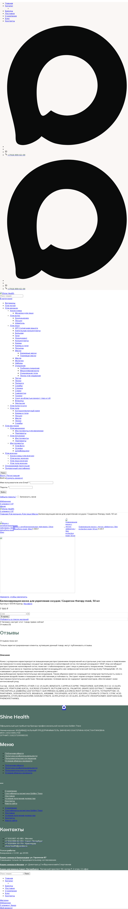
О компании (11, 791)
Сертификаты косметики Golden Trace (23, 793)
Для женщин (11, 308)
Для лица (15, 325)
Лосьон (18, 320)
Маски (18, 350)
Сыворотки (20, 393)
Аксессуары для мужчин (22, 455)
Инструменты (22, 438)
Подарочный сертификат (17, 468)
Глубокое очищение (30, 368)
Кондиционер (22, 318)
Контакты (10, 801)
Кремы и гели (21, 345)
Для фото (19, 445)
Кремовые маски (28, 353)
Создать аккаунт (14, 478)
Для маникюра (17, 428)
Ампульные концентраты (27, 330)
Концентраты (22, 340)
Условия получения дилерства (20, 798)
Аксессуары (16, 310)
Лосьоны (19, 348)
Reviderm (28, 603)
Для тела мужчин (18, 463)
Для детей (10, 305)
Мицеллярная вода (29, 370)
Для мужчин (11, 453)
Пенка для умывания (30, 375)
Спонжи (19, 388)
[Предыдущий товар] (1, 521)
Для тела (14, 408)
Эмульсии (20, 403)
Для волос (15, 315)
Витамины (10, 303)
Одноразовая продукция (17, 465)
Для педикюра (17, 435)
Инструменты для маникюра (29, 430)
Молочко (19, 360)
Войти (3, 492)
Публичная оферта (14, 753)
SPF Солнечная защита (26, 328)
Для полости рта (18, 405)
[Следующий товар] (67, 517)
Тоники (18, 395)
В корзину (5, 617)
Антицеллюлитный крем (27, 410)
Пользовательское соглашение (20, 758)
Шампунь (20, 323)
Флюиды (19, 400)
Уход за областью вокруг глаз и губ (32, 398)
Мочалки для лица (24, 313)
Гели (17, 335)
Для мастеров (12, 425)
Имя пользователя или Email (15, 482)
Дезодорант (21, 338)
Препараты (20, 433)
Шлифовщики (22, 450)
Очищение (20, 365)
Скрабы (18, 385)
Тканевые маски (28, 355)
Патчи (18, 378)
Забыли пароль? (8, 496)
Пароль (4, 487)
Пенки (18, 380)
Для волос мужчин (19, 458)
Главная (4, 514)
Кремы (18, 343)
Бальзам (19, 333)
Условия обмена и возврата (18, 761)
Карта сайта (11, 803)
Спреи (18, 390)
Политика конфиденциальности (21, 756)
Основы (19, 448)
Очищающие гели (29, 373)
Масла (18, 358)
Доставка (10, 796)
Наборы (19, 363)
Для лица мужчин (19, 460)
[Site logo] (7, 293)
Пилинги (19, 383)
